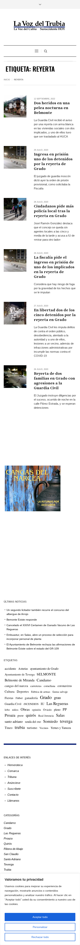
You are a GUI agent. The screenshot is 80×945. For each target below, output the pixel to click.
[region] (40, 909)
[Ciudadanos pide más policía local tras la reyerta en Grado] (15, 209)
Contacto (12, 794)
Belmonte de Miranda (19, 680)
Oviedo (47, 709)
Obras (25, 709)
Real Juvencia (46, 715)
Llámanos (13, 800)
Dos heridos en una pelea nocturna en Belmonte (52, 108)
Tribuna (11, 776)
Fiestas (9, 698)
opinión (36, 709)
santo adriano (14, 721)
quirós (31, 715)
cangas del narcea (16, 686)
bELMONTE (46, 674)
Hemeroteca (15, 765)
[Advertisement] (40, 434)
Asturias (23, 669)
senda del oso (33, 722)
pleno (57, 710)
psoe (20, 715)
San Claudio (11, 854)
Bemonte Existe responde (22, 619)
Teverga (9, 864)
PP (65, 709)
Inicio (7, 79)
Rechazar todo (40, 937)
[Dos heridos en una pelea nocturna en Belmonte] (15, 106)
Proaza (10, 715)
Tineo (8, 727)
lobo (7, 709)
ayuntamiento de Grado (44, 668)
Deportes (23, 691)
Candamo (44, 679)
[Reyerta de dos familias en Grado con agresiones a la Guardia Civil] (15, 376)
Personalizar (40, 927)
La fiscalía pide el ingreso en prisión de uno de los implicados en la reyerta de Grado (54, 267)
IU (42, 703)
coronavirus (64, 686)
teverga (66, 721)
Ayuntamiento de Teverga (20, 674)
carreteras (35, 686)
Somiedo (50, 721)
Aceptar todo (40, 917)
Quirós (8, 843)
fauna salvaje (60, 691)
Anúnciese (13, 782)
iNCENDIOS (31, 704)
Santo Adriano (12, 859)
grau (57, 697)
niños (15, 709)
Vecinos (43, 728)
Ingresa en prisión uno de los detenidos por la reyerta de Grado (53, 161)
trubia (20, 727)
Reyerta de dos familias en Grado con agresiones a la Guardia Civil (54, 381)
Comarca (13, 770)
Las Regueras (57, 703)
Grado (46, 697)
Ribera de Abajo (13, 848)
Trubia (7, 869)
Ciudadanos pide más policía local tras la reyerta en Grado (54, 211)
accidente (10, 668)
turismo (32, 727)
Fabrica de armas (40, 691)
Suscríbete (14, 788)
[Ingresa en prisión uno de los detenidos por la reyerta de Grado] (15, 157)
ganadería (31, 698)
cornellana (49, 686)
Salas (60, 715)
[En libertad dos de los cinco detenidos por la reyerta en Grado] (15, 313)
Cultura (10, 691)
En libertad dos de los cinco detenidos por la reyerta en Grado (55, 315)
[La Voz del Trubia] (40, 25)
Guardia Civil (13, 704)
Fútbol (19, 698)
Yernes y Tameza (61, 728)
